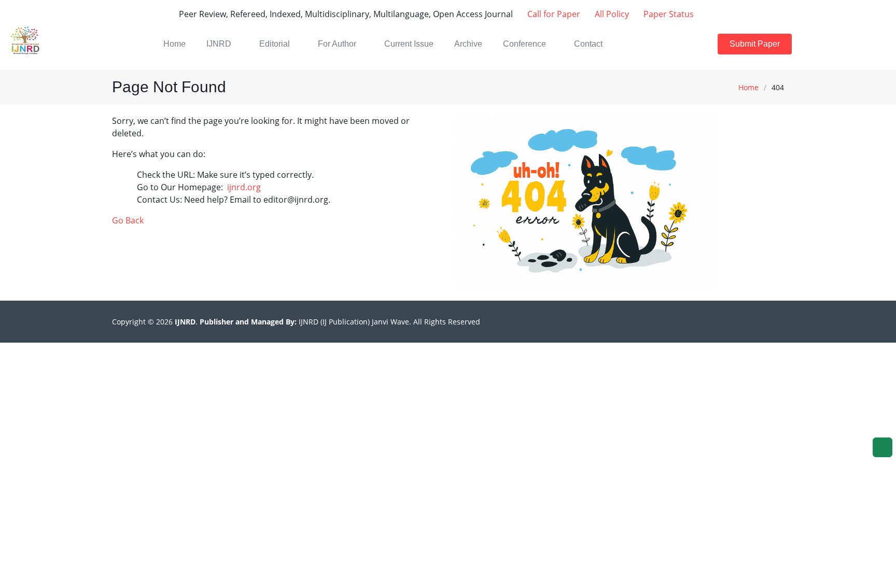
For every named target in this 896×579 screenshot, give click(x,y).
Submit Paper (755, 43)
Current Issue (408, 43)
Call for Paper (552, 14)
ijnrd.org (244, 187)
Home (748, 87)
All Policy (611, 14)
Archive (468, 43)
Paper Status (667, 14)
